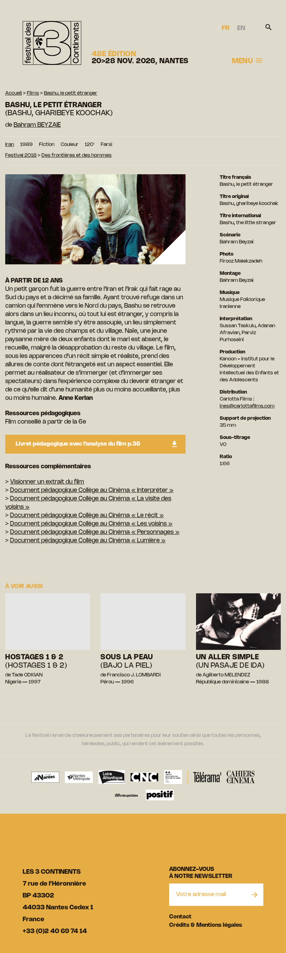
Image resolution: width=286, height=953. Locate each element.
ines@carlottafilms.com (247, 406)
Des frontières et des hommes (77, 155)
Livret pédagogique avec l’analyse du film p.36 (78, 444)
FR (225, 28)
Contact (180, 916)
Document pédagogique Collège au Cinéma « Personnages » (95, 532)
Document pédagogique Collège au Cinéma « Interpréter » (92, 490)
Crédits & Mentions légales (205, 925)
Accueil (13, 93)
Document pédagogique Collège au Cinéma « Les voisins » (91, 524)
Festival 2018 (21, 155)
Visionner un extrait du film (47, 482)
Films (33, 93)
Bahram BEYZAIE (37, 125)
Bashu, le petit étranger (70, 93)
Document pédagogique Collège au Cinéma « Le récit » (87, 515)
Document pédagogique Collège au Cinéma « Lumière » (88, 540)
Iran (9, 144)
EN (241, 28)
